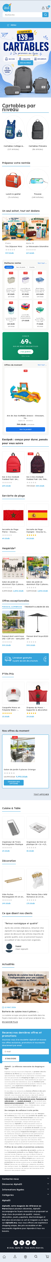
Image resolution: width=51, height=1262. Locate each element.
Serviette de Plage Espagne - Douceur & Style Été (36, 530)
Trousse (37, 194)
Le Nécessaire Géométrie (37, 246)
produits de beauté (24, 1101)
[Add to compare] (22, 222)
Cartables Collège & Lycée (13, 146)
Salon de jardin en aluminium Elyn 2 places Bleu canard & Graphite (37, 583)
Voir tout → (42, 263)
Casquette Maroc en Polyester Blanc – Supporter (11, 708)
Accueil (4, 1257)
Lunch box (9, 267)
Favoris (25, 1257)
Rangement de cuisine (27, 1099)
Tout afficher (41, 794)
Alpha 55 (19, 1248)
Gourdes (32, 267)
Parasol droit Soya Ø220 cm (37, 637)
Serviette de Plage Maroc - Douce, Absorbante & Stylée (11, 530)
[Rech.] (36, 1257)
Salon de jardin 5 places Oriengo (20, 769)
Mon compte (14, 1256)
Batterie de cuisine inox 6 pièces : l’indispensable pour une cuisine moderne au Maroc (25, 1011)
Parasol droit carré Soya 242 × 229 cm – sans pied (13, 637)
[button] (47, 8)
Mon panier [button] (47, 1256)
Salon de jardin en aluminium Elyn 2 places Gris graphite (12, 583)
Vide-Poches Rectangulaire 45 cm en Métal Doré (12, 895)
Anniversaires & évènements (14, 1103)
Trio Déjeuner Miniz (13, 246)
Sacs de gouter (20, 267)
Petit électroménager (12, 1099)
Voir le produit (26, 429)
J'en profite (25, 352)
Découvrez (25, 63)
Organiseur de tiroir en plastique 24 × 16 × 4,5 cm (36, 843)
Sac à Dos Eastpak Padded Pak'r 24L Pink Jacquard (36, 478)
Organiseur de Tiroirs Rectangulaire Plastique (12, 843)
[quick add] (22, 228)
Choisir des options (14, 783)
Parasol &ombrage (12, 607)
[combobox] (25, 14)
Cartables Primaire (38, 146)
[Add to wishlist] (36, 734)
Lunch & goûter (13, 194)
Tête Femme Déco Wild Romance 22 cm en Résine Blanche (36, 895)
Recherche (45, 14)
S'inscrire (10, 1058)
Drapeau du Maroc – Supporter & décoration (36, 708)
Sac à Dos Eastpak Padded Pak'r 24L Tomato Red (10, 478)
